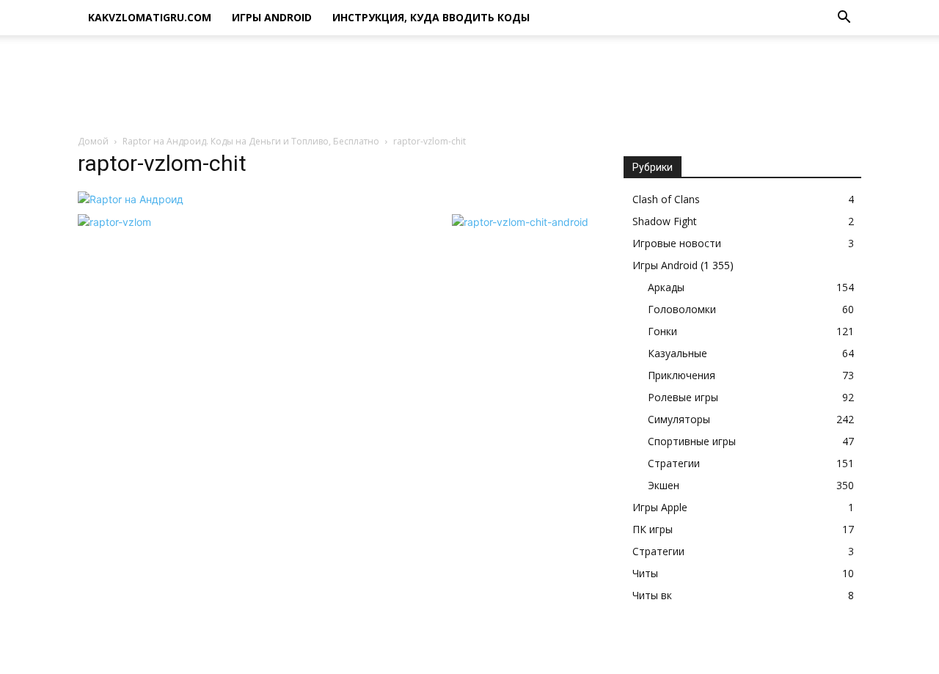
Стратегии (674, 463)
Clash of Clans (666, 199)
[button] (843, 19)
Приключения (681, 375)
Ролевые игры (683, 397)
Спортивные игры (692, 441)
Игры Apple (659, 507)
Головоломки (682, 309)
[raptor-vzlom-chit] (130, 199)
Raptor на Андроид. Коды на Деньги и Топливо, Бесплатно (251, 141)
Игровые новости (676, 243)
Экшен (663, 485)
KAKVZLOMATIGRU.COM (149, 17)
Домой (93, 141)
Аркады (666, 287)
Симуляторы (679, 419)
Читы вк (652, 595)
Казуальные (677, 353)
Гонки (662, 331)
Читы (645, 573)
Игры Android (272, 17)
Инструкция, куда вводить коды (431, 17)
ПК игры (652, 529)
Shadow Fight (664, 221)
